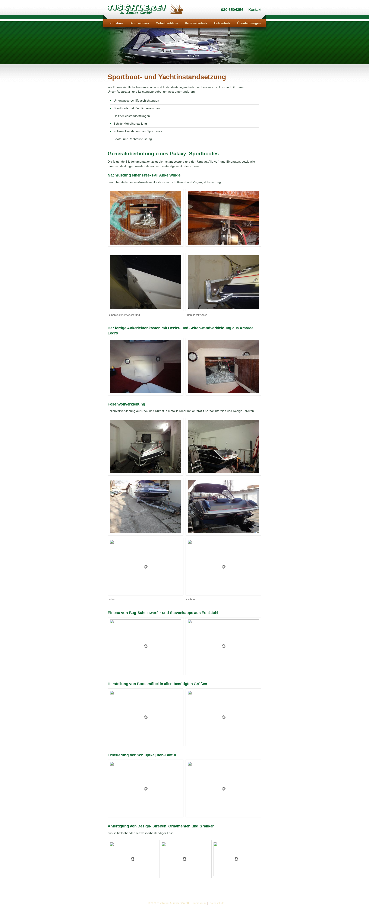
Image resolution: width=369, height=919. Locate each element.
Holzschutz (222, 23)
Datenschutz (216, 903)
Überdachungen (249, 23)
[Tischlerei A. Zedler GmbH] (145, 14)
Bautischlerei (139, 23)
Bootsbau (115, 23)
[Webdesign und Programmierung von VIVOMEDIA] (367, 910)
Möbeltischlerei (167, 23)
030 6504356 (232, 9)
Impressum (199, 903)
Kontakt (254, 9)
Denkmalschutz (196, 23)
